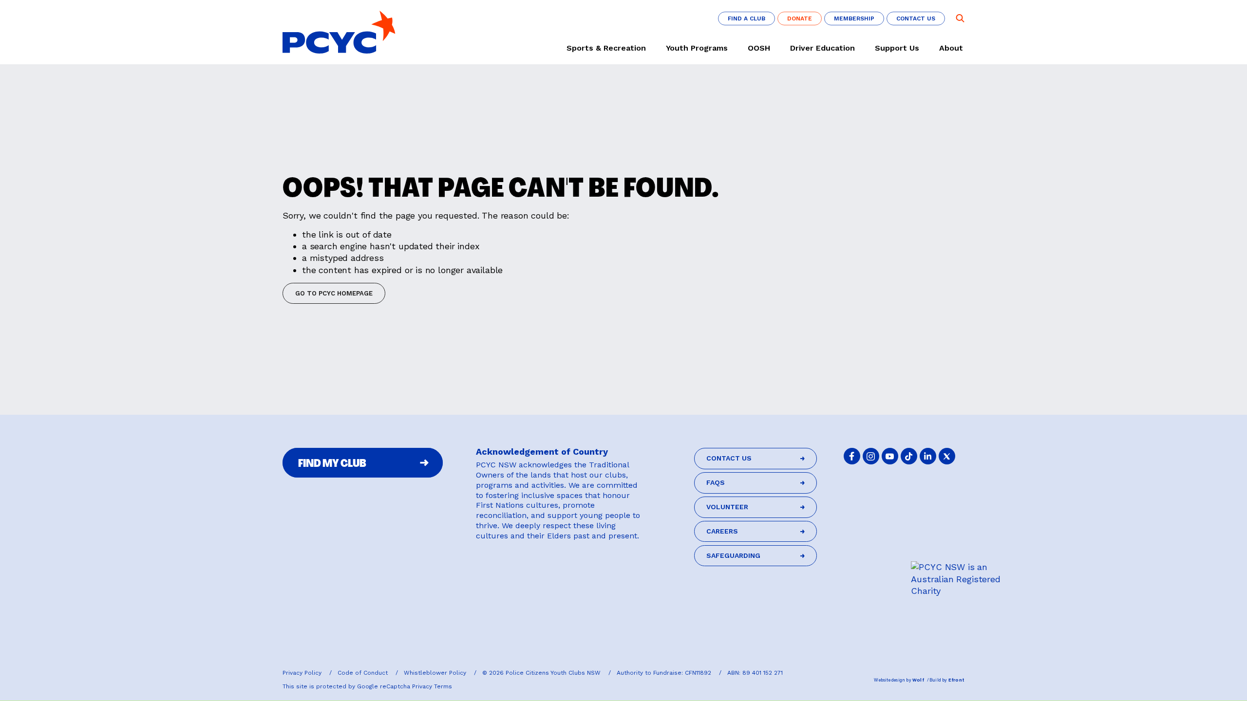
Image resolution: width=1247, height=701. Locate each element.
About (951, 48)
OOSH (759, 48)
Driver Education (822, 48)
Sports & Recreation (606, 48)
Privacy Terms (432, 686)
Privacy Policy (303, 672)
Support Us (897, 48)
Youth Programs (697, 48)
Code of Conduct (364, 672)
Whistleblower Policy (436, 672)
